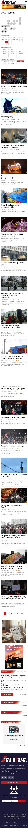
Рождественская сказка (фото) (12, 234)
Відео (23, 812)
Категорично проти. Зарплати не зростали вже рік (14, 681)
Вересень (21, 53)
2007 (6, 44)
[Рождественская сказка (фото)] (14, 224)
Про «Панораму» (15, 814)
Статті (15, 812)
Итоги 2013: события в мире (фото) (14, 86)
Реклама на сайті (14, 818)
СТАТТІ (13, 61)
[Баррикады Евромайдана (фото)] (14, 407)
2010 (17, 41)
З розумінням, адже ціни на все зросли (12, 687)
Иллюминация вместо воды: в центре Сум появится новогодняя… (12, 295)
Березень (21, 49)
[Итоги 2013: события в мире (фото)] (14, 76)
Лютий (12, 49)
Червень (21, 51)
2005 (14, 44)
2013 (6, 41)
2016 (17, 39)
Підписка (23, 814)
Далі (21, 613)
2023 (14, 37)
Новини (10, 812)
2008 (3, 44)
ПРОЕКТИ (13, 63)
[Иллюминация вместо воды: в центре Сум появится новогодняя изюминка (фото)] (14, 283)
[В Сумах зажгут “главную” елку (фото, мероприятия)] (14, 253)
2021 (21, 37)
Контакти (22, 816)
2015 (21, 39)
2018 (10, 39)
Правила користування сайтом (11, 816)
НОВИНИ (5, 61)
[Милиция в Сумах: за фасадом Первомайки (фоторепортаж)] (14, 136)
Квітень (5, 51)
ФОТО (21, 61)
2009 (21, 41)
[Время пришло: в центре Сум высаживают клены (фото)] (14, 316)
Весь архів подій (21, 745)
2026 (3, 37)
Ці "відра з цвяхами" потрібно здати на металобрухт (11, 684)
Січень (4, 49)
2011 (14, 41)
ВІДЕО (5, 63)
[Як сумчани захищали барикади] (14, 436)
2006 (10, 44)
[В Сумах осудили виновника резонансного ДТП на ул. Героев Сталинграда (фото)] (14, 377)
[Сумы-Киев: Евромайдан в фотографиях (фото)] (14, 195)
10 (17, 613)
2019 (6, 39)
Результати (23, 694)
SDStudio (24, 825)
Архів (8, 814)
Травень (13, 51)
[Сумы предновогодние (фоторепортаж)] (14, 166)
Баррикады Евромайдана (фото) (13, 417)
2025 (6, 37)
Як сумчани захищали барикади (12, 446)
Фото (19, 812)
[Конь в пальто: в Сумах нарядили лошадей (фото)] (14, 105)
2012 (10, 41)
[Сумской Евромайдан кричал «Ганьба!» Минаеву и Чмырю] (14, 556)
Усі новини (24, 705)
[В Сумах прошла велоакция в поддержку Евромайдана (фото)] (14, 346)
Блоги (3, 814)
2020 (3, 39)
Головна (5, 812)
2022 (17, 37)
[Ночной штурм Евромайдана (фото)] (14, 495)
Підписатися (22, 801)
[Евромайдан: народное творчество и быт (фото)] (14, 465)
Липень (5, 53)
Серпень (13, 53)
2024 (10, 37)
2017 (14, 39)
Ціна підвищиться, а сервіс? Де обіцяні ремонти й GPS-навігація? (12, 690)
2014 (3, 41)
